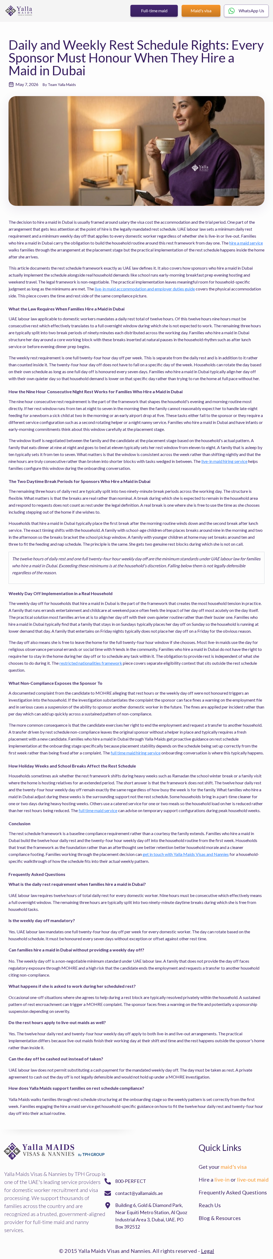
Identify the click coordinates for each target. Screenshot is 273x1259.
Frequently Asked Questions (233, 1192)
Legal (207, 1251)
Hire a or (234, 1179)
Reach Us (210, 1205)
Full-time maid (154, 10)
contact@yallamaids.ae (139, 1193)
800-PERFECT (130, 1181)
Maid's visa (201, 10)
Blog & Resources (220, 1218)
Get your (223, 1166)
